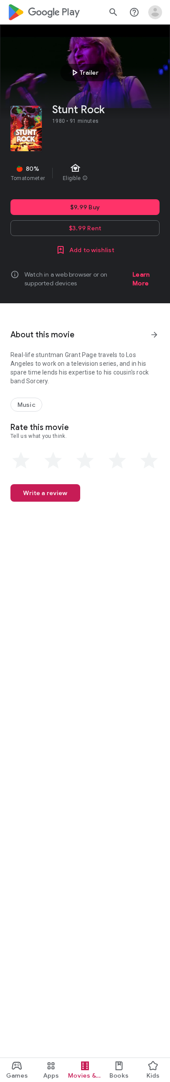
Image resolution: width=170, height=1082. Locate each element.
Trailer (84, 72)
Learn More (141, 278)
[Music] (26, 404)
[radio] (20, 460)
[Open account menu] (155, 12)
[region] (85, 173)
